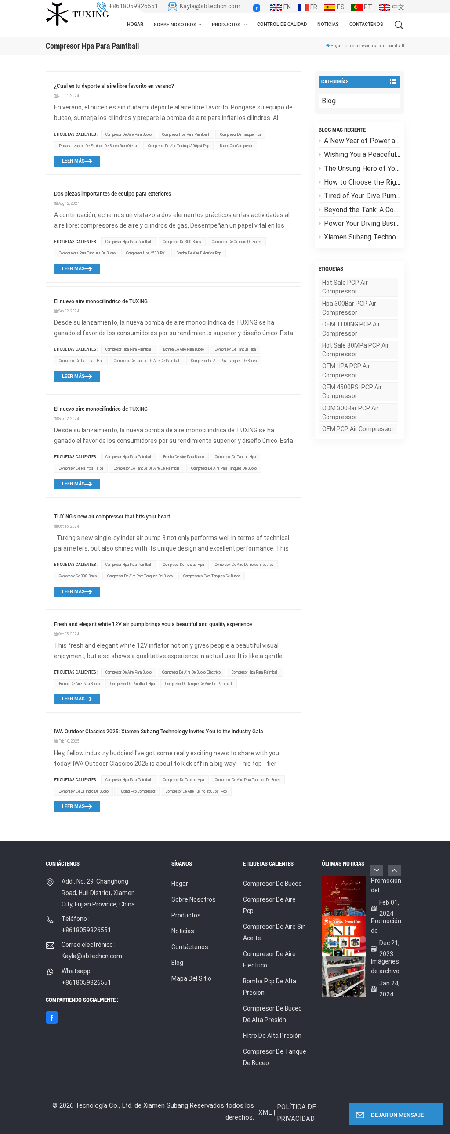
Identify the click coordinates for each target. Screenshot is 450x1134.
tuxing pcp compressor (137, 791)
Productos (227, 25)
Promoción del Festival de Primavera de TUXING (386, 886)
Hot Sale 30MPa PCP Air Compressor (355, 350)
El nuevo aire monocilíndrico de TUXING (101, 301)
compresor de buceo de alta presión (272, 1014)
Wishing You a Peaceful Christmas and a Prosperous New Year (362, 154)
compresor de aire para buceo (128, 134)
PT (368, 7)
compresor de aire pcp (269, 905)
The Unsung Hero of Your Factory (362, 168)
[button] (394, 870)
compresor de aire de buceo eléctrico (244, 564)
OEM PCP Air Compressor (358, 428)
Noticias (328, 24)
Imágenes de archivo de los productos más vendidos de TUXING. (385, 967)
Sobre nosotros (175, 25)
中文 (398, 7)
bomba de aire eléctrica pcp (198, 253)
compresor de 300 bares (182, 241)
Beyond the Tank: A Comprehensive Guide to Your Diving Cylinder (362, 210)
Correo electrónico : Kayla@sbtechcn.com (92, 950)
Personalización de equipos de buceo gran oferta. (98, 146)
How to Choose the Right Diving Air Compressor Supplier (362, 182)
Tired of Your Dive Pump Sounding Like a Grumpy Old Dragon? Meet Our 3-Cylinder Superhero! (362, 196)
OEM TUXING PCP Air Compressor (351, 329)
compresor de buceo (272, 883)
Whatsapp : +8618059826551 (86, 976)
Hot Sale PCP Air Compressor (345, 287)
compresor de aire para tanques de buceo (224, 361)
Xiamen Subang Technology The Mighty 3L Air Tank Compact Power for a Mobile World (362, 237)
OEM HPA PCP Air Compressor (346, 370)
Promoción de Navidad (386, 926)
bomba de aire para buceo (183, 349)
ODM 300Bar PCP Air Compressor (350, 412)
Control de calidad (282, 24)
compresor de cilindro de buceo (236, 241)
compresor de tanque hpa (240, 134)
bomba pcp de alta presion (269, 987)
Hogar (135, 24)
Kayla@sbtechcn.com (210, 6)
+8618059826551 (133, 6)
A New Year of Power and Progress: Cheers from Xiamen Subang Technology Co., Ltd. (362, 141)
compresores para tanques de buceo (87, 253)
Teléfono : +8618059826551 (86, 924)
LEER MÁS (73, 161)
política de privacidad (296, 1113)
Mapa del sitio (191, 978)
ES (341, 7)
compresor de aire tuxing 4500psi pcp (178, 146)
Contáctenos (366, 24)
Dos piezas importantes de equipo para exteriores (112, 194)
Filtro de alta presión (272, 1035)
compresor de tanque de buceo (274, 1057)
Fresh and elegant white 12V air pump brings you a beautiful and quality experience (153, 624)
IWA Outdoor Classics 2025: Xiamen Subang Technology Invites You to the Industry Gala (158, 731)
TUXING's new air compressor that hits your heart (112, 517)
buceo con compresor (236, 146)
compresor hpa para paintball (185, 134)
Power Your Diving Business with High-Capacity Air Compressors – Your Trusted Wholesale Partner (362, 223)
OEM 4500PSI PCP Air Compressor (352, 391)
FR (313, 7)
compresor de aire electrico (269, 959)
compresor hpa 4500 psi (146, 253)
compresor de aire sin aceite (274, 932)
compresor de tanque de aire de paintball (147, 361)
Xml (265, 1112)
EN (287, 7)
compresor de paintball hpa (81, 361)
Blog (329, 101)
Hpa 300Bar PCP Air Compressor (349, 308)
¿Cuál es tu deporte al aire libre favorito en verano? (114, 86)
